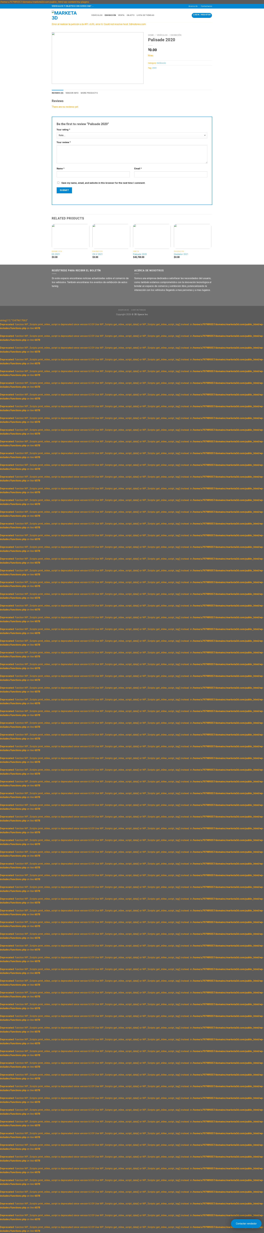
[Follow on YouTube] (159, 297)
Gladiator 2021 (181, 254)
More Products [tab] (89, 93)
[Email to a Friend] (161, 74)
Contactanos (206, 6)
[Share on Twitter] (156, 74)
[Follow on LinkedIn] (153, 297)
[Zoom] (56, 80)
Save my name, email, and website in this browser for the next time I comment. (103, 183)
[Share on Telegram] (167, 74)
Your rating (63, 129)
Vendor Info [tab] (72, 93)
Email (138, 168)
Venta (121, 15)
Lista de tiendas (145, 15)
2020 (154, 68)
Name (60, 168)
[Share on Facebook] (150, 74)
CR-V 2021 (97, 254)
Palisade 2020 (140, 254)
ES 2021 (56, 254)
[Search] (88, 15)
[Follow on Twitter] (148, 297)
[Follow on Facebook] (137, 297)
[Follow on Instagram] (142, 297)
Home (151, 35)
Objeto (131, 15)
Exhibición (110, 15)
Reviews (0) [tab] (57, 93)
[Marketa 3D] (67, 15)
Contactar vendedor (246, 1223)
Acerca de (193, 6)
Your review (64, 142)
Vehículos (96, 15)
